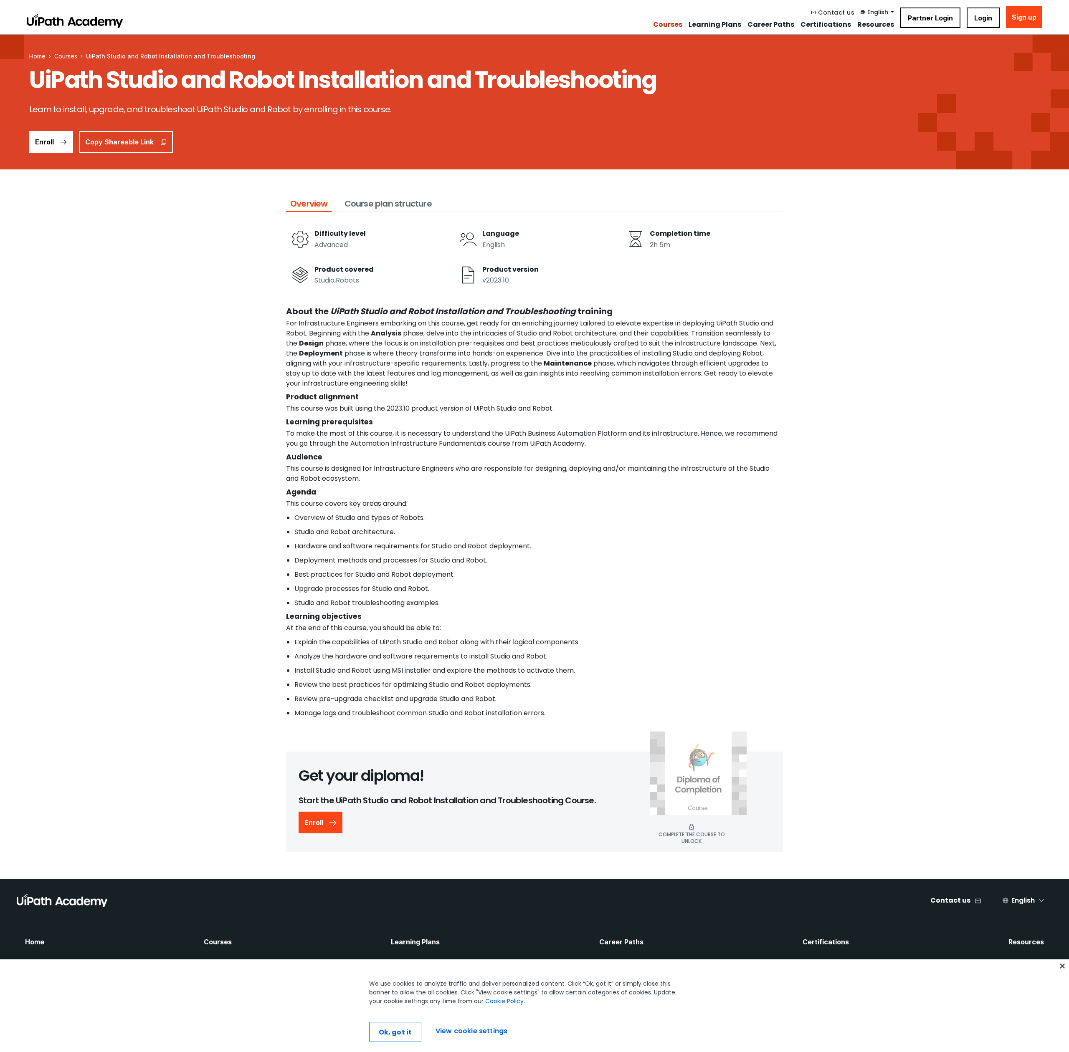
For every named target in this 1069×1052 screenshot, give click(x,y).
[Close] (1062, 966)
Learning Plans (715, 24)
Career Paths (770, 24)
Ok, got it (395, 1032)
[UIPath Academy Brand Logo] (62, 900)
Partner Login (930, 18)
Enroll (44, 142)
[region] (534, 1005)
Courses (667, 24)
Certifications (825, 24)
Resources (875, 24)
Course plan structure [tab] (388, 203)
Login (983, 18)
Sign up (1024, 17)
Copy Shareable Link (119, 142)
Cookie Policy (504, 1001)
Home (34, 942)
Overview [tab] (309, 203)
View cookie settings (471, 1031)
